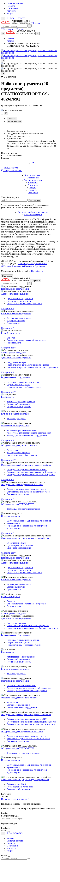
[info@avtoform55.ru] (7, 18)
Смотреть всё (7, 308)
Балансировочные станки (19, 318)
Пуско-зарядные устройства (20, 545)
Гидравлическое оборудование (15, 377)
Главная (10, 38)
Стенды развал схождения (13, 353)
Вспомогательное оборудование (22, 455)
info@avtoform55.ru (12, 170)
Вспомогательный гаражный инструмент (26, 340)
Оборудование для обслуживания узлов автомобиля (26, 465)
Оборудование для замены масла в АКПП (27, 469)
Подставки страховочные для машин (24, 303)
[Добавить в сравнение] (6, 113)
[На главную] (15, 23)
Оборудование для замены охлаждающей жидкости (31, 472)
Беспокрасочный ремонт (18, 452)
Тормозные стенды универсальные (23, 509)
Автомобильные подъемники (15, 294)
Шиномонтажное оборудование (16, 313)
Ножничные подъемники (19, 301)
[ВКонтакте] (33, 163)
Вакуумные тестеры (16, 362)
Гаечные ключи (14, 343)
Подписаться (34, 200)
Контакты (11, 11)
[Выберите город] (3, 18)
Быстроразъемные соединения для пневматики (29, 521)
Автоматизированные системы (21, 430)
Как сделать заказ (33, 175)
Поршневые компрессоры (19, 406)
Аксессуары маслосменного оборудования (27, 435)
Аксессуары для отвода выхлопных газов (26, 489)
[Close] (18, 816)
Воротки (11, 338)
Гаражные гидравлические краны (23, 382)
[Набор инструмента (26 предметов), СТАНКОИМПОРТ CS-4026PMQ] (30, 51)
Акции (10, 13)
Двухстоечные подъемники (20, 298)
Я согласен (7, 276)
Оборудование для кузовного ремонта (19, 445)
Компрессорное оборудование (21, 401)
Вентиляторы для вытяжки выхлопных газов (28, 492)
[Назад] (3, 60)
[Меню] (3, 33)
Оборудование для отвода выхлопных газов (22, 484)
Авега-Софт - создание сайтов (32, 263)
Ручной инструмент (10, 333)
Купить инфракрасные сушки (15, 414)
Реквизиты (33, 185)
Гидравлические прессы (18, 384)
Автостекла (12, 450)
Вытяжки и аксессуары (18, 494)
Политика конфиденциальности (33, 212)
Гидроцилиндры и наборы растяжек (24, 387)
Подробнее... (37, 271)
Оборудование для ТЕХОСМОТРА (17, 504)
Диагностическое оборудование (16, 357)
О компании (12, 8)
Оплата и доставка (15, 3)
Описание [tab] (12, 118)
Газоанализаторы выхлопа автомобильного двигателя (32, 367)
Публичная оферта (33, 214)
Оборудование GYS (16, 543)
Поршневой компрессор (18, 404)
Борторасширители (16, 320)
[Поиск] (29, 25)
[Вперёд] (3, 73)
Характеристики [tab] (14, 121)
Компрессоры (7, 397)
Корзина (21, 29)
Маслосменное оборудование (15, 425)
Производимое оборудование (15, 289)
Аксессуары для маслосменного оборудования (29, 433)
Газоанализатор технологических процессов (28, 365)
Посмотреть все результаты (14, 799)
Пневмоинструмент (10, 516)
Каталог (37, 23)
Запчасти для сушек (16, 418)
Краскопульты (13, 523)
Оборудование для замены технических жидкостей (31, 474)
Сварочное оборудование (19, 548)
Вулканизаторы (14, 323)
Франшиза (33, 192)
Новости (11, 6)
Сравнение (8, 29)
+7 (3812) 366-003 (17, 18)
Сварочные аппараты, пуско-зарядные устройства (25, 538)
